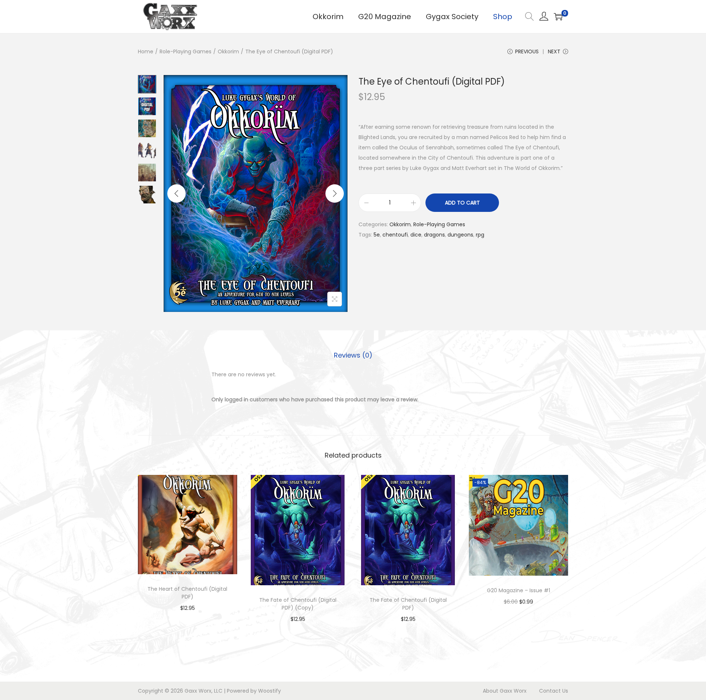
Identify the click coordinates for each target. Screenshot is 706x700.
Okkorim (228, 51)
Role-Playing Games (185, 51)
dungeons (460, 234)
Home (145, 51)
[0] (558, 16)
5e (377, 234)
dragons (434, 234)
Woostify (269, 690)
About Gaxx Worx (505, 690)
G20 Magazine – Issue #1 (518, 590)
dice (415, 234)
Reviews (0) (353, 355)
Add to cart (462, 202)
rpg (480, 234)
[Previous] (176, 193)
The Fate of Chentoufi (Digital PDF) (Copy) (297, 603)
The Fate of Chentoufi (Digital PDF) (408, 603)
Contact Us (553, 690)
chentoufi (395, 234)
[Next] (334, 193)
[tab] (353, 355)
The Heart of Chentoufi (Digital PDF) (187, 592)
